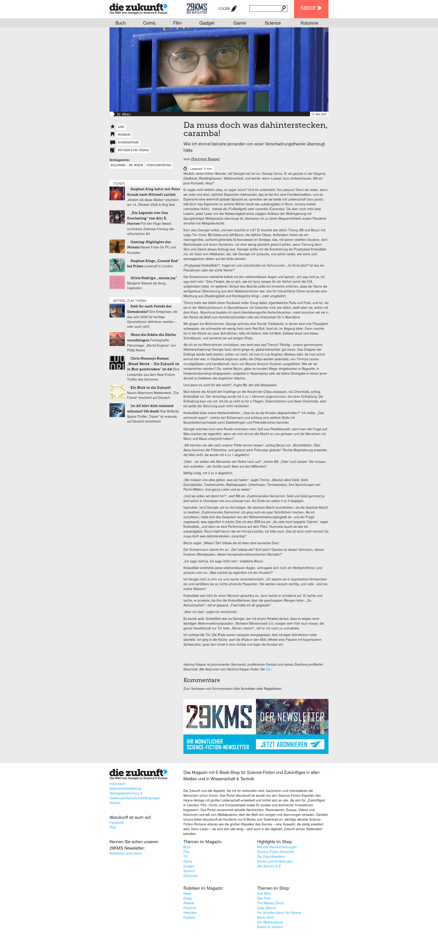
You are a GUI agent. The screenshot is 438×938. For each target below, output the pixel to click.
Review (188, 903)
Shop (308, 8)
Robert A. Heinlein (270, 927)
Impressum (118, 783)
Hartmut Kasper (205, 159)
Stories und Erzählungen (275, 861)
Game (239, 22)
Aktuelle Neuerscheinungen (277, 847)
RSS (113, 827)
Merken (124, 135)
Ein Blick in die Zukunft (150, 387)
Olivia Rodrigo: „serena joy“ (153, 278)
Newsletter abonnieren (126, 853)
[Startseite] (139, 8)
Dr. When (136, 165)
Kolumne (309, 22)
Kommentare (128, 142)
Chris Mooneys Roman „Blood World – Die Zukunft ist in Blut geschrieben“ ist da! (153, 364)
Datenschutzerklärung (125, 788)
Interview (189, 912)
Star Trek (263, 898)
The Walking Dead (270, 903)
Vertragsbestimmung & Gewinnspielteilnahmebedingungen (135, 795)
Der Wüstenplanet (270, 922)
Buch (120, 22)
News (187, 893)
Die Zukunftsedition (271, 856)
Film (177, 22)
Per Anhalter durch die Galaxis (279, 912)
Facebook (117, 822)
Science (273, 22)
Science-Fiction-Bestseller (276, 851)
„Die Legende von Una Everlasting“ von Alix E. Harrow (147, 218)
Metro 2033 (265, 917)
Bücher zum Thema (133, 150)
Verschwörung (158, 165)
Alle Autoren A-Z (269, 866)
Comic (149, 22)
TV (185, 856)
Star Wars (264, 893)
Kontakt (115, 802)
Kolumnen (190, 875)
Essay (187, 898)
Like (121, 127)
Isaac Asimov (266, 907)
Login (224, 8)
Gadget (206, 22)
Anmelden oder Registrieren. (261, 688)
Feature (189, 917)
